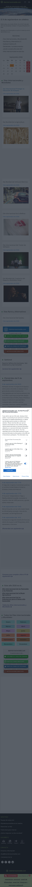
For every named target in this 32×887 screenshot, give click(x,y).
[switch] (25, 444)
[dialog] (16, 443)
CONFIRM (10, 470)
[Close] (28, 410)
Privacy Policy (25, 476)
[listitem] (16, 440)
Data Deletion (6, 476)
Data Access (16, 476)
